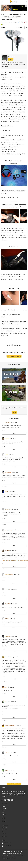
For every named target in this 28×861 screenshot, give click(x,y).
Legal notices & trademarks (9, 858)
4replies (5, 747)
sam (6, 687)
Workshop (4, 808)
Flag (4, 430)
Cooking (4, 815)
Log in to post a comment (14, 784)
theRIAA (7, 752)
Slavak (6, 770)
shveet (6, 491)
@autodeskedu (7, 846)
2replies (4, 681)
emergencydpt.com (10, 530)
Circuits (10, 22)
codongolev (8, 472)
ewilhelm (7, 550)
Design (3, 810)
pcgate (6, 438)
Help (3, 832)
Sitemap (4, 834)
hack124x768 (8, 657)
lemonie (7, 701)
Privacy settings (17, 853)
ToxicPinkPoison (9, 574)
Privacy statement (7, 853)
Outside (3, 819)
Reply (14, 433)
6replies (5, 569)
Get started (4, 830)
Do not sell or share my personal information (14, 856)
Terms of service (18, 851)
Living (3, 817)
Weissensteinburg (9, 725)
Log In (14, 412)
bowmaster (8, 422)
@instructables (7, 843)
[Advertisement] (14, 8)
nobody (7, 618)
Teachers (4, 821)
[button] (1, 1)
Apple (15, 22)
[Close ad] (26, 6)
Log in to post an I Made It (14, 356)
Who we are (4, 836)
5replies (5, 486)
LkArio (6, 454)
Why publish (5, 828)
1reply (4, 524)
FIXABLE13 (7, 589)
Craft (3, 813)
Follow (10, 59)
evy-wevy (4, 22)
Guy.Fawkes (8, 509)
